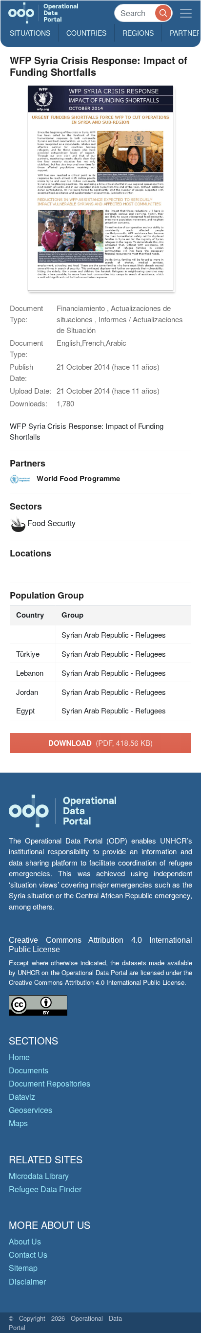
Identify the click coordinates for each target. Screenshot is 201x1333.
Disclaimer (27, 1281)
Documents (28, 1070)
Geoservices (30, 1109)
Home (19, 1057)
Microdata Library (39, 1175)
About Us (25, 1241)
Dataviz (22, 1096)
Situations (30, 33)
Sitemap (23, 1267)
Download (100, 742)
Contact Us (28, 1254)
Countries (86, 33)
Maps (18, 1123)
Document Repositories (49, 1083)
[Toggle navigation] (186, 13)
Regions (138, 33)
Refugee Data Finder (45, 1189)
